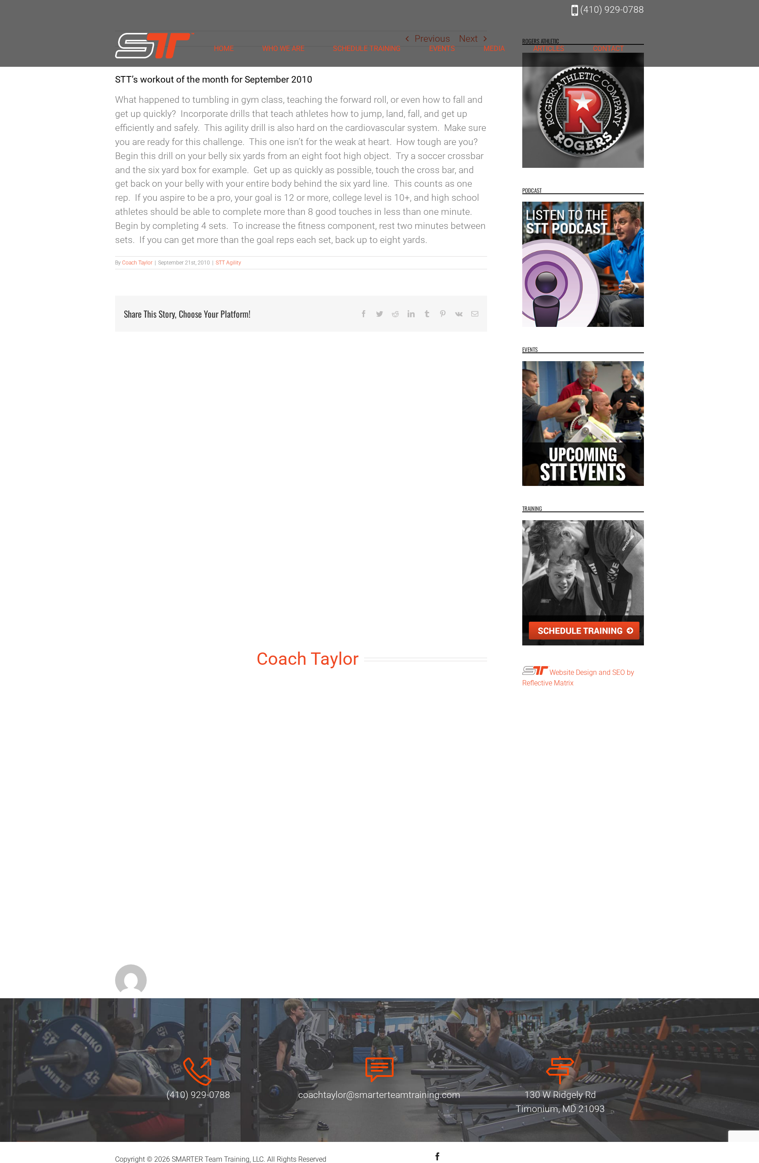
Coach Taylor (137, 263)
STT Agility (228, 263)
